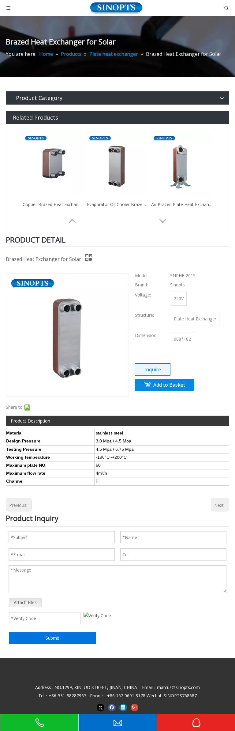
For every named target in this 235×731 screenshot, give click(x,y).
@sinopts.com (186, 687)
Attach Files (25, 602)
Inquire (152, 369)
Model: (141, 275)
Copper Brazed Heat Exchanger (53, 204)
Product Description (30, 421)
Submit (52, 638)
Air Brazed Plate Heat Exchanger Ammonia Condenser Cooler (181, 204)
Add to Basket (169, 384)
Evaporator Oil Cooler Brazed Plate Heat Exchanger (117, 204)
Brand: (141, 285)
